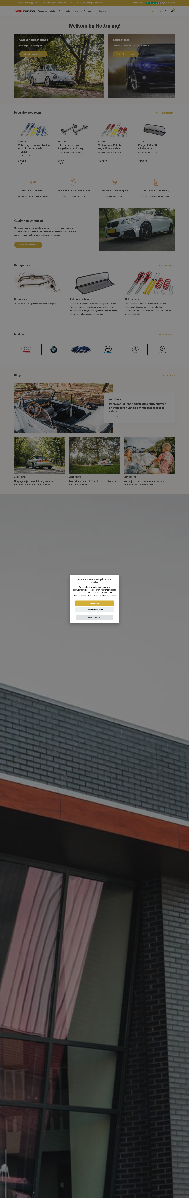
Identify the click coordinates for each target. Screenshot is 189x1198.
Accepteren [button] (94, 603)
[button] (94, 617)
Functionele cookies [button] (94, 610)
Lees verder (111, 595)
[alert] (94, 599)
